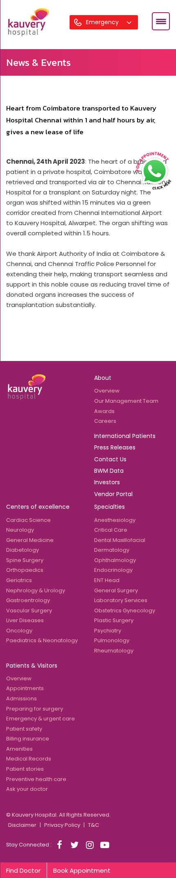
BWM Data (109, 471)
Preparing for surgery (34, 709)
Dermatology (111, 550)
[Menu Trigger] (161, 21)
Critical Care (110, 530)
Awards (104, 411)
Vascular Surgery (29, 610)
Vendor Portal (113, 494)
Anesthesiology (114, 520)
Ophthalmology (115, 560)
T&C (93, 825)
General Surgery (116, 590)
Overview (107, 391)
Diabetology (22, 550)
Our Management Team (126, 401)
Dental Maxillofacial (119, 540)
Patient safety (24, 729)
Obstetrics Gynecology (124, 610)
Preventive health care (36, 779)
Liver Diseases (25, 620)
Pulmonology (111, 640)
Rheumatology (113, 651)
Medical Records (28, 759)
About (102, 378)
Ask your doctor (27, 789)
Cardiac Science (28, 520)
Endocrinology (113, 570)
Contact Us (110, 459)
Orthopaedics (24, 570)
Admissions (21, 698)
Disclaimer (22, 825)
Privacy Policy (62, 825)
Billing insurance (27, 739)
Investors (107, 482)
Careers (105, 421)
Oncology (19, 630)
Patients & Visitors (31, 665)
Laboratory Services (120, 600)
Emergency (103, 22)
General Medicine (30, 540)
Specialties (109, 507)
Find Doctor (23, 870)
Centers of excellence (38, 507)
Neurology (20, 530)
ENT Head (107, 580)
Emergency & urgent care (40, 718)
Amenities (19, 749)
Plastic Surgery (113, 620)
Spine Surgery (24, 560)
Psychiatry (107, 630)
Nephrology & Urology (35, 590)
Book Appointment (82, 870)
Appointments (25, 688)
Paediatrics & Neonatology (42, 640)
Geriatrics (19, 580)
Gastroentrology (28, 600)
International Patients (125, 436)
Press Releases (114, 447)
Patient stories (25, 769)
